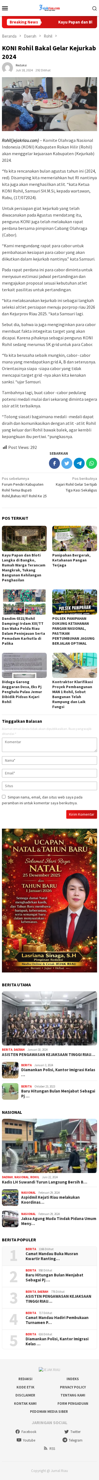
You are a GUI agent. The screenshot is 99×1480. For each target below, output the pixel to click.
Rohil (34, 1177)
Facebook (28, 1431)
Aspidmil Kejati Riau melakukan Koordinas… (50, 1200)
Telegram (75, 1440)
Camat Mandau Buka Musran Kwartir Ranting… (52, 1256)
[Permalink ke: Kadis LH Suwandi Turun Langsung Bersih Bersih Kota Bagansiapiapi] (49, 1146)
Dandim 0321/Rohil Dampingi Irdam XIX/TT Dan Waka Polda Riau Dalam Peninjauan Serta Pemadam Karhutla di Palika (23, 631)
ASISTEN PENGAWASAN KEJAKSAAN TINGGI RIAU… (48, 1054)
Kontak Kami (25, 1403)
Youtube (29, 1440)
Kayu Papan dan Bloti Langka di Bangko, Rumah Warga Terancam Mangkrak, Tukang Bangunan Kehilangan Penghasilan (23, 567)
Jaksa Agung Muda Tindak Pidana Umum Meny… (58, 1221)
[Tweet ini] (66, 463)
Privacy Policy (73, 1387)
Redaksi (25, 1379)
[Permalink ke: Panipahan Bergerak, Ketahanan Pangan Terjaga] (74, 538)
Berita (7, 1050)
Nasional (21, 1177)
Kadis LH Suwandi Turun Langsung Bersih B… (44, 1182)
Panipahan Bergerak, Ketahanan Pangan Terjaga (71, 560)
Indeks (73, 1379)
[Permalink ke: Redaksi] (7, 67)
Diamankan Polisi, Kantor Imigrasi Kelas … (58, 1072)
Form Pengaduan (72, 1403)
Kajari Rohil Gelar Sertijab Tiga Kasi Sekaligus (76, 484)
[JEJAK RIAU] (49, 7)
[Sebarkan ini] (54, 463)
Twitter (75, 1431)
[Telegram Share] (79, 463)
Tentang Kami (73, 1395)
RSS (52, 1448)
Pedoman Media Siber (49, 1411)
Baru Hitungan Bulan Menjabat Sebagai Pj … (58, 1094)
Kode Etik (25, 1387)
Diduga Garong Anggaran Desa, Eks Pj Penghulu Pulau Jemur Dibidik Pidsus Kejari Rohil (22, 691)
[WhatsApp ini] (91, 463)
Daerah (19, 1050)
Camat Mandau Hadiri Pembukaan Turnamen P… (57, 1320)
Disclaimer (25, 1395)
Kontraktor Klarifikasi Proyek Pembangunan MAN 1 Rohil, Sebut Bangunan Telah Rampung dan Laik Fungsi (72, 694)
